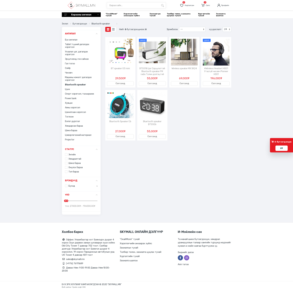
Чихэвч (68, 72)
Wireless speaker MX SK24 (184, 68)
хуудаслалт (215, 29)
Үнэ (67, 194)
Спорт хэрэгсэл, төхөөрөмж (79, 94)
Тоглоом (69, 116)
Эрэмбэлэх (172, 29)
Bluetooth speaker (101, 23)
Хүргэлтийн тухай (130, 256)
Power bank (70, 98)
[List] (113, 29)
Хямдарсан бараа (74, 126)
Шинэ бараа (71, 130)
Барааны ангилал (81, 14)
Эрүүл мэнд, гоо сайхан (77, 59)
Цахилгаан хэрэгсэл (75, 112)
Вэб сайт (65, 287)
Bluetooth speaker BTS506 (152, 123)
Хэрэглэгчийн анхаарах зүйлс (136, 243)
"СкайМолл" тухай (130, 239)
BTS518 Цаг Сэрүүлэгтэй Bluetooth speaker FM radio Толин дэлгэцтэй (152, 71)
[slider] (65, 201)
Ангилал (70, 33)
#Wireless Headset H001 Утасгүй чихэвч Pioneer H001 (216, 71)
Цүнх (67, 89)
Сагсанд (120, 83)
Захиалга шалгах (129, 260)
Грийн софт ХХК (79, 287)
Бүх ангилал (71, 39)
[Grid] (108, 29)
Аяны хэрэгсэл (72, 107)
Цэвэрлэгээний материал (78, 135)
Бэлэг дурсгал (72, 121)
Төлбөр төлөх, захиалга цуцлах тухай (140, 252)
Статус (69, 149)
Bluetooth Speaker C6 (120, 121)
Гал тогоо (70, 63)
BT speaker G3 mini (120, 68)
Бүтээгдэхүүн (80, 23)
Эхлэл (65, 23)
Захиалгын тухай (129, 247)
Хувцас (69, 103)
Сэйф (68, 68)
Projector (69, 139)
